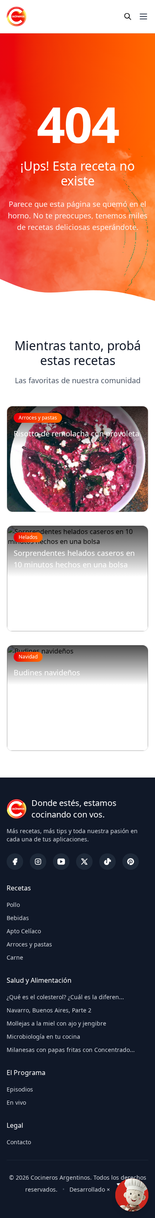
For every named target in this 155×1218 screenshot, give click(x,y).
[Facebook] (15, 861)
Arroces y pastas (29, 944)
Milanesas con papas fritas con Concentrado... (71, 1050)
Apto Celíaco (24, 931)
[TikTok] (107, 861)
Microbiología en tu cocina (43, 1036)
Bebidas (18, 918)
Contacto (19, 1142)
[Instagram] (38, 861)
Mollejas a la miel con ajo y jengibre (56, 1023)
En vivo (16, 1102)
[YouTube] (61, 861)
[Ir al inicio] (16, 16)
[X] (84, 861)
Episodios (20, 1089)
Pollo (13, 905)
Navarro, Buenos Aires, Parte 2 (49, 1010)
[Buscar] (128, 16)
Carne (15, 957)
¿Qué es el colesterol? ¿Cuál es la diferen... (65, 997)
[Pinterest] (130, 861)
